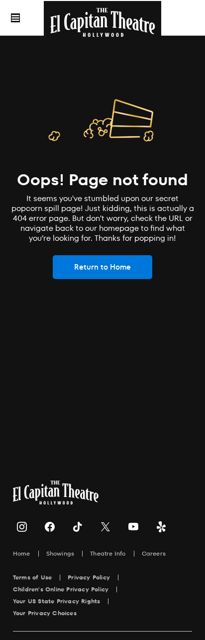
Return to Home (102, 267)
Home (21, 553)
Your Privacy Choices (45, 613)
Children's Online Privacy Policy (60, 589)
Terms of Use (32, 577)
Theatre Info (107, 553)
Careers (154, 553)
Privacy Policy (89, 577)
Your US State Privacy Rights (57, 601)
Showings (60, 553)
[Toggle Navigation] (15, 17)
